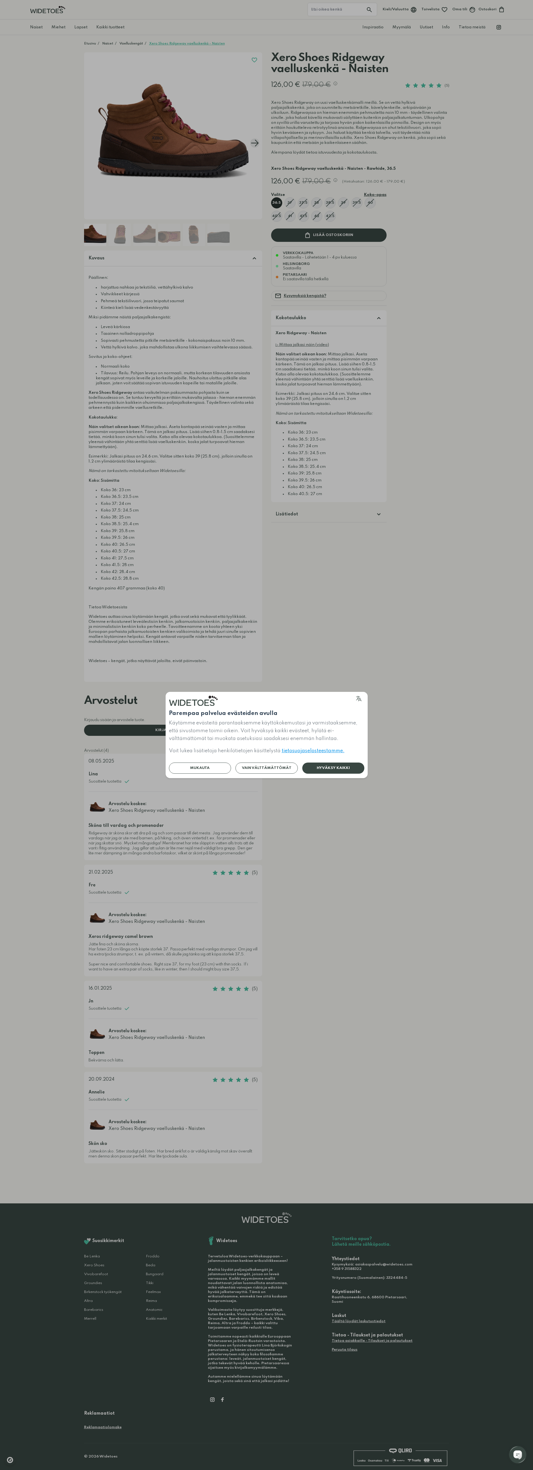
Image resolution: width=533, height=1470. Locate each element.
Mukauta (200, 768)
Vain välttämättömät (266, 768)
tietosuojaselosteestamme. (313, 750)
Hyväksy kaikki (333, 768)
